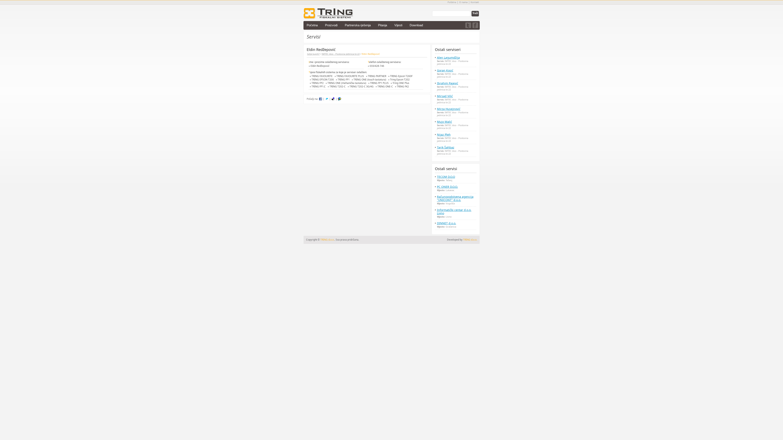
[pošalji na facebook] (320, 99)
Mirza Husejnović (448, 109)
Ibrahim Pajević (447, 83)
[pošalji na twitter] (326, 99)
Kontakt (475, 2)
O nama (463, 2)
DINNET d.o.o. (446, 223)
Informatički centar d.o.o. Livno (454, 211)
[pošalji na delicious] (333, 99)
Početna (452, 2)
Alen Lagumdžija (448, 57)
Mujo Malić (444, 121)
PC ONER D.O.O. (447, 186)
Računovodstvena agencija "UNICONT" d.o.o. (455, 198)
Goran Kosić (445, 70)
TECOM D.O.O (446, 176)
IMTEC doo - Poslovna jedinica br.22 (341, 53)
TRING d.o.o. (470, 239)
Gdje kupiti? (313, 53)
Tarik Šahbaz (445, 147)
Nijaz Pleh (444, 134)
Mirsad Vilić (445, 96)
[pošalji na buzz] (339, 99)
